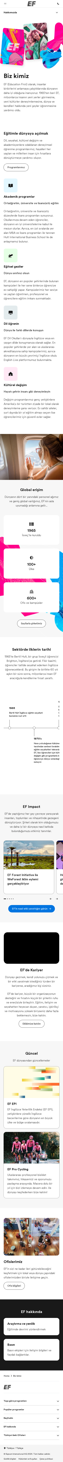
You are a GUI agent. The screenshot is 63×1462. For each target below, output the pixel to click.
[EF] (31, 3)
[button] (5, 3)
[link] (10, 12)
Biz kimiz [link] (17, 1376)
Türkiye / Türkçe (14, 1448)
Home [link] (6, 1376)
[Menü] (56, 12)
